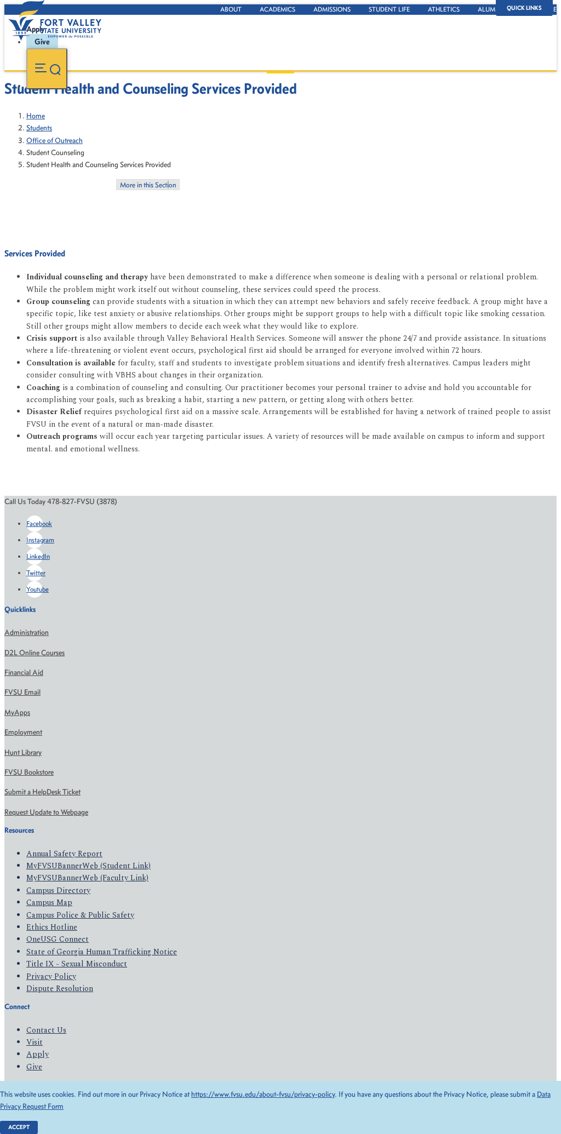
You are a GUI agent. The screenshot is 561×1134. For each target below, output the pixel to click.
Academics (277, 9)
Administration (26, 632)
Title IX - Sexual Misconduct (76, 964)
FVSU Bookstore (29, 772)
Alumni (490, 9)
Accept (19, 1127)
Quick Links (524, 8)
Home (35, 116)
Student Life (389, 9)
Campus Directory (58, 890)
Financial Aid (23, 672)
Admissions (332, 9)
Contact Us (46, 1030)
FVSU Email (22, 692)
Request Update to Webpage (46, 812)
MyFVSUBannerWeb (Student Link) (88, 866)
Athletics (444, 9)
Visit (34, 1042)
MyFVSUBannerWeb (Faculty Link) (87, 878)
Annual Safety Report (64, 854)
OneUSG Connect (57, 939)
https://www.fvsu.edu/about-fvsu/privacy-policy (263, 1094)
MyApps (17, 712)
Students (39, 128)
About (231, 9)
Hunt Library (23, 752)
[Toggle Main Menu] (46, 68)
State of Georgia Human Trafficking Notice (101, 952)
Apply (37, 1054)
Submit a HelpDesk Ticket (42, 792)
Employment (23, 732)
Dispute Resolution (59, 988)
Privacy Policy (51, 976)
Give (34, 1067)
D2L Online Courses (34, 652)
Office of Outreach (54, 140)
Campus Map (49, 902)
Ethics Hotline (51, 927)
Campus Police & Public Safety (80, 915)
